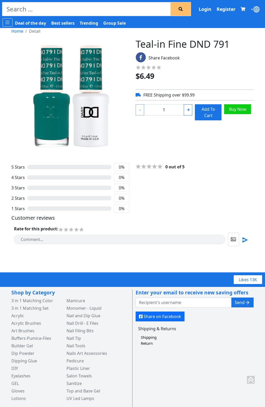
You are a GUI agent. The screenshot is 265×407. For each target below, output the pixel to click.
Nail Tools (76, 346)
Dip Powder (22, 353)
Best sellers (63, 23)
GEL (15, 383)
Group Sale (114, 23)
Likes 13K (248, 279)
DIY (14, 368)
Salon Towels (79, 376)
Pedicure (75, 361)
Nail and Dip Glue (83, 316)
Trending (89, 23)
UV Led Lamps (80, 398)
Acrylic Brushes (26, 323)
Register (226, 9)
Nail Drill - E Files (82, 323)
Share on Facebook (162, 316)
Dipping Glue (24, 361)
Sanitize (74, 383)
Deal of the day (30, 23)
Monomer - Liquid (84, 308)
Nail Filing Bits (80, 331)
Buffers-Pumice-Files (31, 338)
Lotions (18, 398)
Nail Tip (74, 338)
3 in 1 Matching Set (30, 308)
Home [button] (17, 31)
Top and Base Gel (83, 391)
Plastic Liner (78, 368)
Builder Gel (22, 346)
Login (205, 9)
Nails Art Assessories (87, 353)
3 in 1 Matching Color (32, 300)
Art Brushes (22, 331)
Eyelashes (21, 376)
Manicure (76, 300)
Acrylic (17, 316)
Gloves (18, 391)
